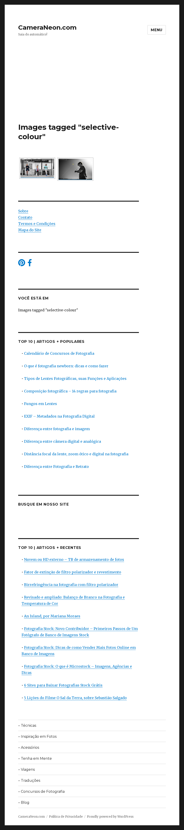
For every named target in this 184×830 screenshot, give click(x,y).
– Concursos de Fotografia (41, 791)
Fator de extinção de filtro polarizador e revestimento (72, 572)
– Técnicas (27, 725)
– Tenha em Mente (35, 758)
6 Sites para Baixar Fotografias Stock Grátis (63, 685)
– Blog (23, 802)
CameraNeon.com (47, 27)
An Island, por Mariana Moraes (52, 616)
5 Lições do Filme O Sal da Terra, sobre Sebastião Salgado (75, 698)
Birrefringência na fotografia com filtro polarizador (71, 584)
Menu (156, 30)
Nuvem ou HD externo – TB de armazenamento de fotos (74, 559)
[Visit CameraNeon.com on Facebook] (30, 264)
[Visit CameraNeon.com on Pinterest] (21, 264)
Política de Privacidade (66, 817)
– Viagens (26, 769)
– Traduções (29, 780)
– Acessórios (28, 747)
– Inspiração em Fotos (37, 736)
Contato (25, 217)
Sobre (23, 211)
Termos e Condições (36, 223)
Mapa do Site (29, 230)
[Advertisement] (93, 89)
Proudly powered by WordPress (110, 817)
